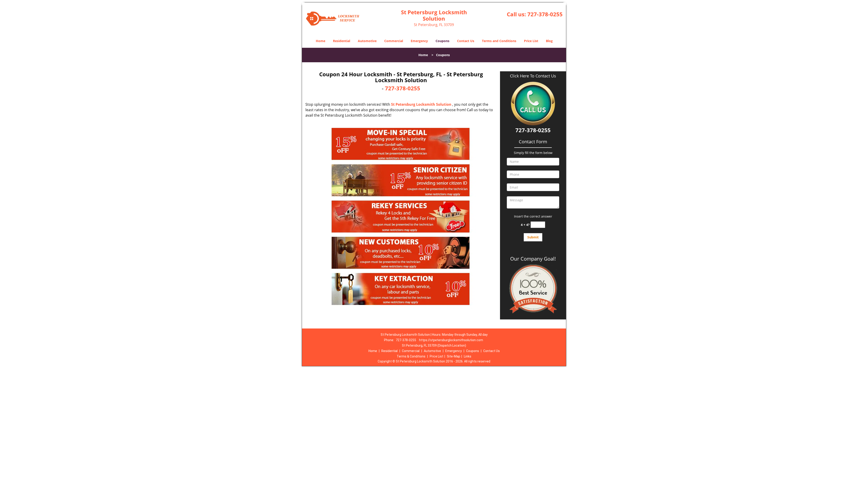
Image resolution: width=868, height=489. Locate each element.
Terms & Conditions (411, 356)
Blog (549, 41)
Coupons (442, 41)
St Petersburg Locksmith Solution (421, 104)
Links (467, 356)
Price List (531, 41)
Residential (341, 41)
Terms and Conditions (499, 41)
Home (320, 41)
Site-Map (453, 356)
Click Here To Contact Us (533, 76)
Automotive (367, 41)
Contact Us (465, 41)
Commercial (393, 41)
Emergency (419, 41)
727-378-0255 (545, 14)
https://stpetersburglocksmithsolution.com (451, 340)
